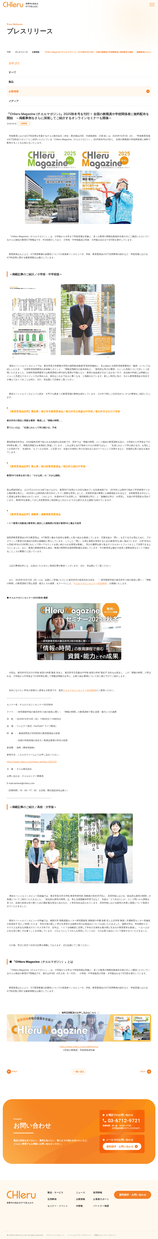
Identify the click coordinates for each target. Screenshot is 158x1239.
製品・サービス (55, 1192)
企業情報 (14, 91)
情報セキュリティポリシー (105, 1235)
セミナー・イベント (58, 1206)
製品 (11, 81)
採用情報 (97, 1192)
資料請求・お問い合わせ (119, 1146)
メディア (14, 100)
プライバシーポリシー (55, 1235)
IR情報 (79, 1206)
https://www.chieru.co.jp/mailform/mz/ (79, 1046)
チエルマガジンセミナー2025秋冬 (79, 690)
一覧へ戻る (79, 1071)
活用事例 (52, 1199)
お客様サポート (101, 1199)
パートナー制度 (101, 1206)
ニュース (80, 1192)
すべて (12, 72)
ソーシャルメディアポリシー (79, 1235)
